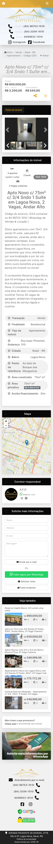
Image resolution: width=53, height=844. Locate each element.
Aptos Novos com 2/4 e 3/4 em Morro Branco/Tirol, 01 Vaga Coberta (24, 651)
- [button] (6, 425)
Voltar (45, 55)
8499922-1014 (33, 36)
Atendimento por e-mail (29, 780)
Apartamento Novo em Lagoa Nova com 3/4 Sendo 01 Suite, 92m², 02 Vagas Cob (26, 671)
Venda (18, 52)
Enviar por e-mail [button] (28, 562)
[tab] (14, 110)
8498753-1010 (29, 495)
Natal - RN (30, 52)
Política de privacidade (26, 839)
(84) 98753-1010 (34, 26)
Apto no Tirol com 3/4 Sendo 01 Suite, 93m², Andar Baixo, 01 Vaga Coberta (24, 630)
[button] (8, 130)
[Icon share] (22, 804)
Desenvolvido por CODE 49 (26, 842)
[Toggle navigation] (47, 3)
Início (10, 52)
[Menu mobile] (3, 3)
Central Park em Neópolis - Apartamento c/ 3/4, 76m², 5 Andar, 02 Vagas (25, 692)
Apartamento (14, 55)
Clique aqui (10, 723)
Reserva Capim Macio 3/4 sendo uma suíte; (24, 609)
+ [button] (6, 421)
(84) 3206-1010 (34, 31)
